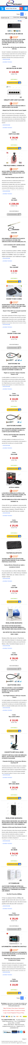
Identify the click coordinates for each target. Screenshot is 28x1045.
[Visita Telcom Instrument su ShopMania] (7, 1031)
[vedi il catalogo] (25, 9)
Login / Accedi (7, 1012)
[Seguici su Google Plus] (24, 1031)
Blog (5, 1008)
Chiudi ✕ (24, 1039)
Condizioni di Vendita (20, 1010)
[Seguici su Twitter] (21, 1031)
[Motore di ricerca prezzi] (14, 1031)
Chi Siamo (8, 1008)
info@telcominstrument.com (9, 1026)
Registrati (13, 1012)
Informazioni (21, 1008)
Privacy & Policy (20, 1012)
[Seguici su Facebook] (18, 1031)
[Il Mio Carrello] (2, 9)
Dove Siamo (15, 1008)
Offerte (12, 1010)
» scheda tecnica (7, 62)
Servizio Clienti (6, 1010)
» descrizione (6, 59)
